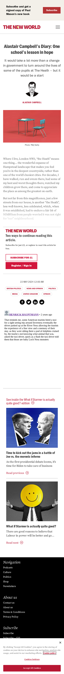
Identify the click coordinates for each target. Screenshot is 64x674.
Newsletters (9, 586)
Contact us (8, 602)
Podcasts (7, 567)
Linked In (35, 302)
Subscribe (51, 10)
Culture (7, 572)
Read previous (15, 473)
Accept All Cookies (32, 668)
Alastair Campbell (32, 102)
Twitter (28, 302)
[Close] (60, 642)
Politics (52, 288)
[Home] (21, 27)
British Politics (14, 288)
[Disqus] (32, 348)
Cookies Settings (32, 659)
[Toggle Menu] (58, 27)
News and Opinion (35, 288)
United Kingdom (30, 294)
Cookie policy (49, 653)
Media (15, 294)
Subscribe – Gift (11, 637)
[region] (32, 656)
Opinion (46, 294)
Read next (12, 543)
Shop (6, 581)
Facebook (22, 302)
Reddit (41, 302)
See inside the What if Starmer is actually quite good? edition (30, 401)
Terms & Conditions (14, 612)
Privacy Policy (10, 616)
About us (8, 607)
